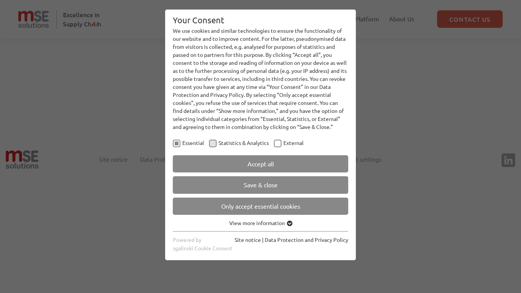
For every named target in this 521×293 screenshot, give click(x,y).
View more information (257, 222)
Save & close (261, 184)
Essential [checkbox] (193, 142)
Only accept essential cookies (260, 206)
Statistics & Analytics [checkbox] (244, 142)
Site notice (248, 239)
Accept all (261, 163)
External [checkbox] (293, 142)
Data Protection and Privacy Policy (306, 239)
